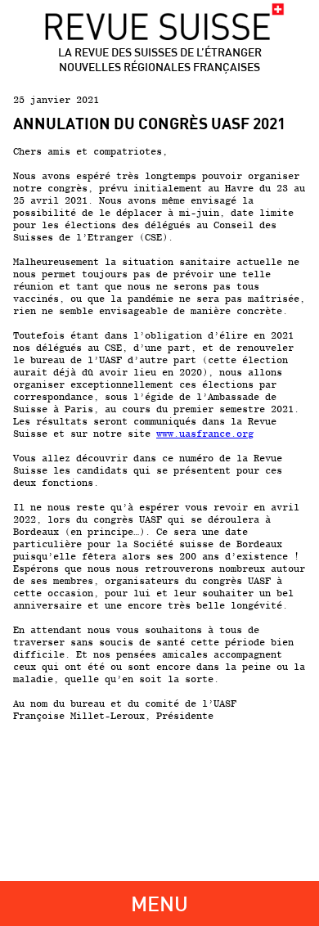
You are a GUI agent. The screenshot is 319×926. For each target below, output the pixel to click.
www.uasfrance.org (205, 433)
